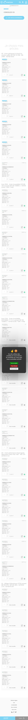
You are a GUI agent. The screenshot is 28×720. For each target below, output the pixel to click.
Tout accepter (14, 363)
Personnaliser (14, 368)
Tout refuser (14, 366)
